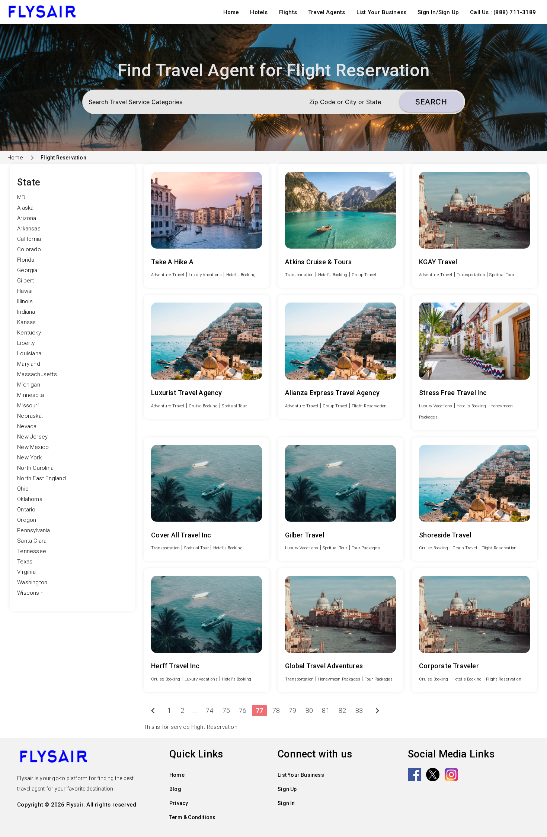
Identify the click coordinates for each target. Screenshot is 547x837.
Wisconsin (30, 592)
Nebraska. (30, 416)
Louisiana (29, 353)
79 (292, 710)
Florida (25, 259)
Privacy (178, 803)
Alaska (25, 207)
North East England (41, 478)
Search (431, 101)
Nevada (26, 426)
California (29, 239)
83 (359, 710)
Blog (175, 789)
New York (29, 457)
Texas (24, 561)
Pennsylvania (33, 530)
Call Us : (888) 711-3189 (503, 12)
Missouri (28, 405)
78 (276, 710)
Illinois (25, 301)
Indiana (26, 311)
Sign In (286, 803)
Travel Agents (326, 12)
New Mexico (33, 447)
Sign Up (287, 789)
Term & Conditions (192, 817)
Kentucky (29, 332)
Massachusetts (37, 374)
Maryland (28, 364)
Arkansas (29, 228)
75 (226, 710)
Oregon (26, 520)
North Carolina (35, 468)
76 (242, 710)
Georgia (27, 270)
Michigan (28, 384)
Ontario (26, 509)
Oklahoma (29, 499)
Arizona (26, 218)
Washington (32, 582)
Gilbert (25, 280)
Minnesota (30, 395)
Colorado (29, 249)
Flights (288, 12)
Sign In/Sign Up (438, 12)
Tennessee (31, 551)
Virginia (26, 572)
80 (309, 710)
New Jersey (32, 436)
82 (342, 710)
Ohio (23, 488)
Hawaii (25, 291)
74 (209, 710)
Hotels (259, 12)
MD (21, 197)
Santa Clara (32, 540)
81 (325, 710)
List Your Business (381, 12)
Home (231, 12)
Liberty (26, 343)
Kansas (26, 322)
